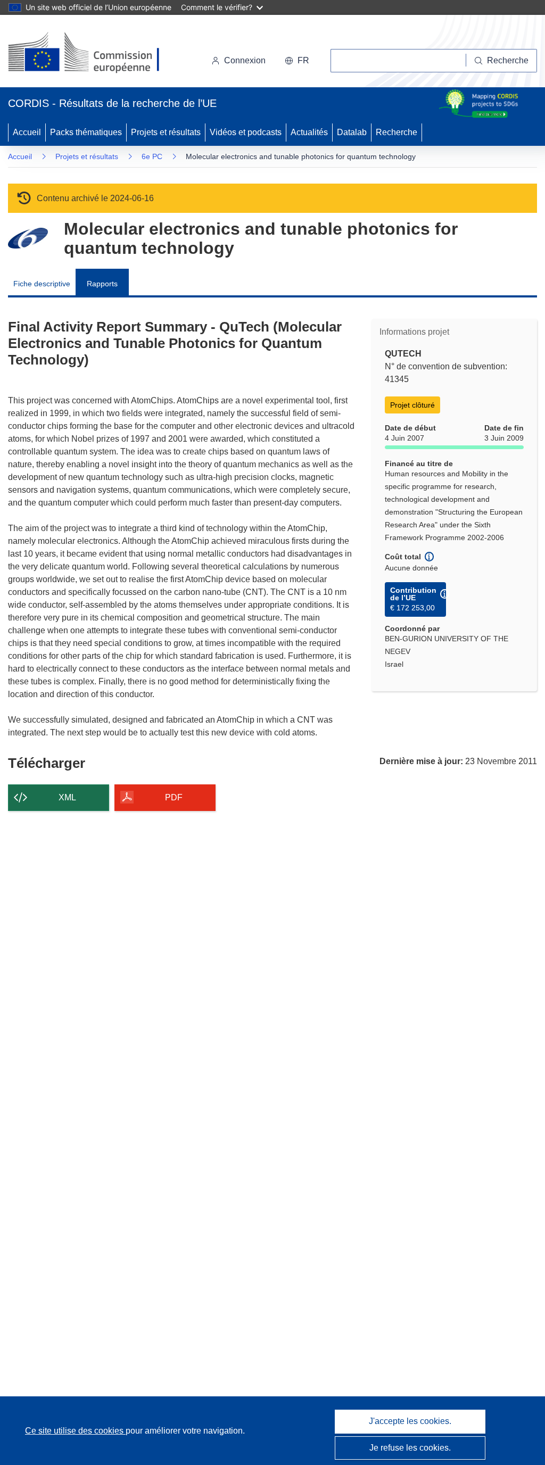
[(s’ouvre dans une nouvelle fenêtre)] (94, 53)
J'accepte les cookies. (410, 1421)
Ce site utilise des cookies (75, 1430)
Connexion (245, 60)
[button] (297, 60)
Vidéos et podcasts (246, 132)
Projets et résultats (166, 132)
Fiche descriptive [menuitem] (41, 283)
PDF (174, 797)
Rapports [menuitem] (102, 283)
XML (67, 797)
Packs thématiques (86, 132)
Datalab (352, 132)
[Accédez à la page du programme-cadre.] (28, 238)
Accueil (27, 132)
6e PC (152, 156)
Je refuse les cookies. (410, 1447)
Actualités (309, 132)
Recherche (396, 132)
